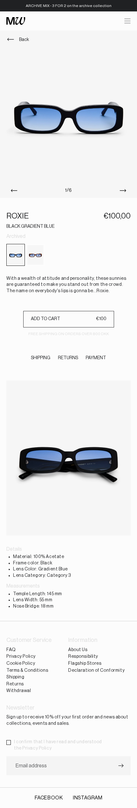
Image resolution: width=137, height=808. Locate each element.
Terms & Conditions (27, 670)
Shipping (15, 677)
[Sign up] (121, 765)
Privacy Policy (21, 656)
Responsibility (83, 656)
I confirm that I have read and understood (58, 745)
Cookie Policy (20, 663)
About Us (77, 649)
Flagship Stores (84, 663)
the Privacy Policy (33, 748)
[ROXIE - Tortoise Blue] (35, 255)
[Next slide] (124, 191)
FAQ (11, 649)
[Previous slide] (13, 191)
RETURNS (68, 358)
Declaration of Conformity (96, 670)
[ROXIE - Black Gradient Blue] (15, 255)
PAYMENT (96, 358)
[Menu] (127, 21)
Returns (15, 684)
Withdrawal (18, 691)
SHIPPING (40, 358)
